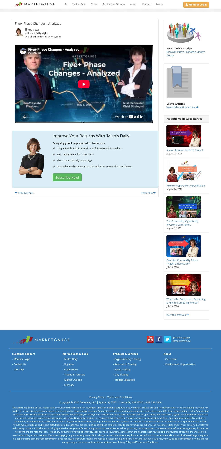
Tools (94, 4)
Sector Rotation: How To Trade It (185, 150)
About (133, 4)
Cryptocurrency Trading (128, 359)
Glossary (69, 385)
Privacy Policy (96, 397)
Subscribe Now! (67, 177)
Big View (69, 364)
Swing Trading (122, 369)
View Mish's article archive (181, 107)
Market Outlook (73, 379)
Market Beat (79, 4)
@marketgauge (181, 337)
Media (159, 4)
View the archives (176, 314)
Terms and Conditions (119, 397)
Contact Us (20, 364)
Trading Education (125, 379)
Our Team (171, 359)
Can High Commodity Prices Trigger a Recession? (182, 261)
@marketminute (182, 341)
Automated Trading (125, 364)
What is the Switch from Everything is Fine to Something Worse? (185, 300)
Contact (146, 4)
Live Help (19, 369)
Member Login (22, 359)
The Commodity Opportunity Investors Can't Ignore (182, 222)
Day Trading (121, 374)
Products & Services (114, 4)
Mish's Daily (71, 359)
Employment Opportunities (180, 364)
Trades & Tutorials (74, 374)
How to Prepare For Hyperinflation (185, 185)
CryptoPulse (71, 369)
